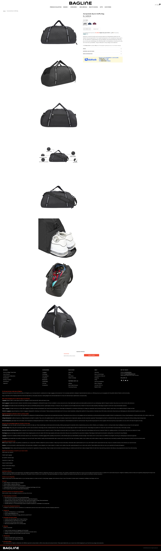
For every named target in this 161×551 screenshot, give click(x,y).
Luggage (44, 372)
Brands (65, 7)
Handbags (44, 374)
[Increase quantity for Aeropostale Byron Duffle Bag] (90, 29)
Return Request (98, 383)
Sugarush (5, 383)
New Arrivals (83, 7)
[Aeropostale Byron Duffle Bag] (85, 24)
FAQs (96, 379)
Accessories (45, 385)
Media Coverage (72, 377)
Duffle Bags (45, 381)
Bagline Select (98, 387)
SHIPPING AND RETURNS (88, 51)
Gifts (101, 7)
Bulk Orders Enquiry (73, 385)
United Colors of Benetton (9, 376)
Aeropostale (6, 377)
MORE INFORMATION (87, 53)
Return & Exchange (99, 374)
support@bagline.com (130, 373)
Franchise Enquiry (72, 387)
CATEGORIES (45, 369)
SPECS (84, 48)
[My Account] (155, 4)
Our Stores (108, 7)
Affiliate (70, 383)
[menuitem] (55, 7)
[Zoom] (76, 15)
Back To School (93, 7)
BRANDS (5, 369)
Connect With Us (99, 385)
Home (4, 10)
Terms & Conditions (99, 381)
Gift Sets (44, 383)
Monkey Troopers (7, 379)
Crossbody (44, 377)
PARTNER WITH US (73, 380)
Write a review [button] (91, 355)
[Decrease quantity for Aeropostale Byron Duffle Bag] (84, 29)
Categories (73, 7)
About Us (70, 372)
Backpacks (44, 379)
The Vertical (6, 381)
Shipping (97, 377)
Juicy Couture (6, 374)
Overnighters (45, 376)
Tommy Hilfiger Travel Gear (9, 372)
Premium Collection (55, 7)
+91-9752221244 (127, 372)
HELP (96, 369)
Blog (69, 374)
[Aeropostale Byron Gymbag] (94, 24)
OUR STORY (71, 369)
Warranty (97, 372)
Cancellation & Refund (100, 376)
